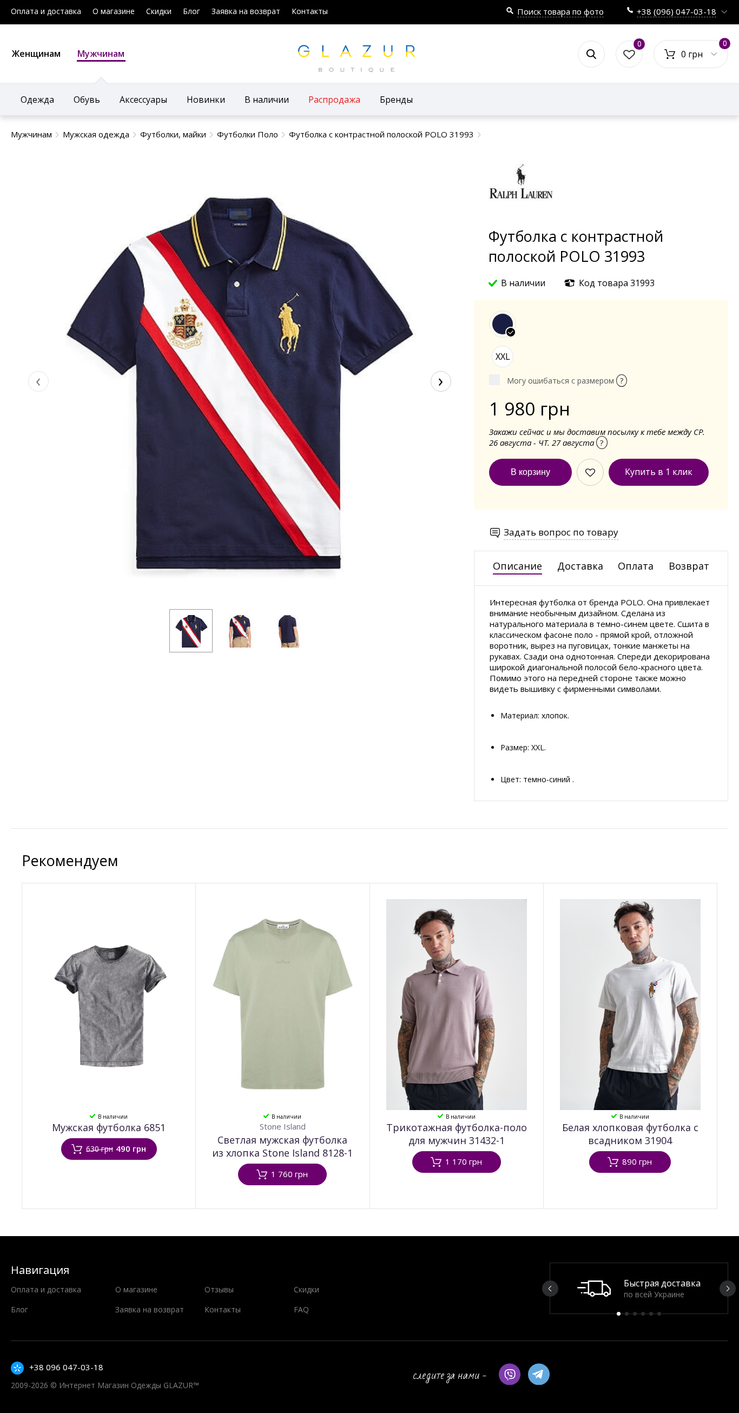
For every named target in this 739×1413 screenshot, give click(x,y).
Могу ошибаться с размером (565, 380)
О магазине (114, 11)
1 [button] (619, 1314)
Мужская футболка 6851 (109, 1127)
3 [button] (635, 1314)
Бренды (396, 99)
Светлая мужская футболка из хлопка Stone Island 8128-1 (282, 1146)
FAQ (301, 1309)
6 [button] (659, 1314)
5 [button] (651, 1314)
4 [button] (643, 1314)
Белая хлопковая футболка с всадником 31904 (630, 1134)
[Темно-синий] (502, 324)
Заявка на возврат (246, 11)
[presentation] (38, 381)
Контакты (310, 11)
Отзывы (219, 1289)
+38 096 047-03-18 (66, 1367)
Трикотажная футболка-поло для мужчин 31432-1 (456, 1134)
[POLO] (521, 221)
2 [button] (627, 1314)
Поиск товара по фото (560, 11)
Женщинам (36, 54)
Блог (191, 11)
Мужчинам (100, 54)
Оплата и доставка (46, 11)
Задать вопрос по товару (561, 532)
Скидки (158, 11)
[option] (639, 1288)
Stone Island (283, 1126)
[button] (191, 630)
